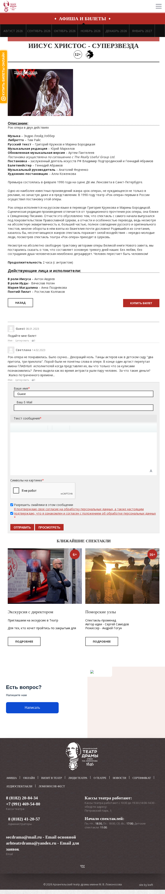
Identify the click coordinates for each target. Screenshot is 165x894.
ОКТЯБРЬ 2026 (65, 31)
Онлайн (29, 778)
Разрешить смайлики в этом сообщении (43, 505)
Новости (119, 778)
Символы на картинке (27, 480)
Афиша (11, 778)
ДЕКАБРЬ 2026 (116, 31)
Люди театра (77, 778)
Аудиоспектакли (19, 786)
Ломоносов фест (52, 786)
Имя (10, 340)
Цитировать (22, 340)
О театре (100, 778)
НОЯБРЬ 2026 (91, 31)
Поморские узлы (100, 611)
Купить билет (141, 303)
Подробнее (24, 641)
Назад (20, 303)
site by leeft (146, 885)
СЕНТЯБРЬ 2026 (38, 31)
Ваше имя (22, 388)
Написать (32, 707)
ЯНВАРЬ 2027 (142, 31)
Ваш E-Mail (24, 402)
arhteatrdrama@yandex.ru (31, 843)
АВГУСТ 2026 (13, 31)
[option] (13, 30)
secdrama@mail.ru (24, 837)
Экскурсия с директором (30, 611)
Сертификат (142, 778)
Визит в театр (51, 778)
